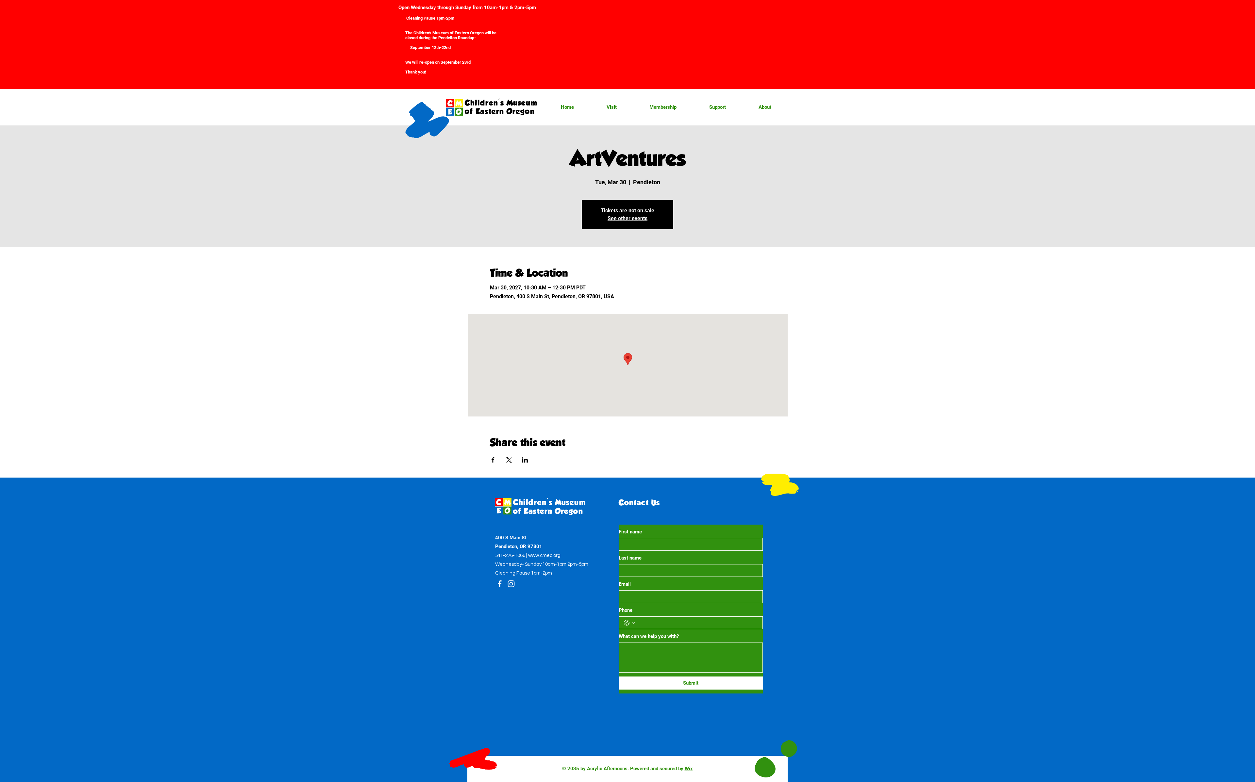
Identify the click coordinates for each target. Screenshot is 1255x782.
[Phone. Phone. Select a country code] (629, 623)
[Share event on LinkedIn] (525, 460)
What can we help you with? (649, 636)
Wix (689, 769)
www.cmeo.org (544, 555)
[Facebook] (499, 583)
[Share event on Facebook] (493, 460)
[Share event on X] (509, 460)
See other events (627, 218)
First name (630, 532)
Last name (630, 558)
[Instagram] (511, 583)
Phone (625, 610)
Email (625, 584)
